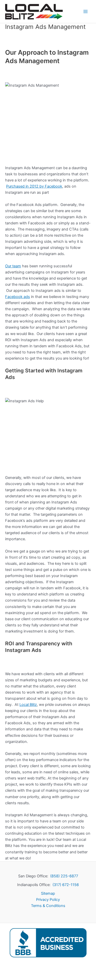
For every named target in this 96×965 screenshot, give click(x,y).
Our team (13, 266)
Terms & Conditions (48, 905)
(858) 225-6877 (64, 876)
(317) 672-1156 (65, 884)
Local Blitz (28, 704)
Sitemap (48, 893)
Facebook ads (17, 296)
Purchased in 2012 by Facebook (34, 186)
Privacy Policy (48, 899)
